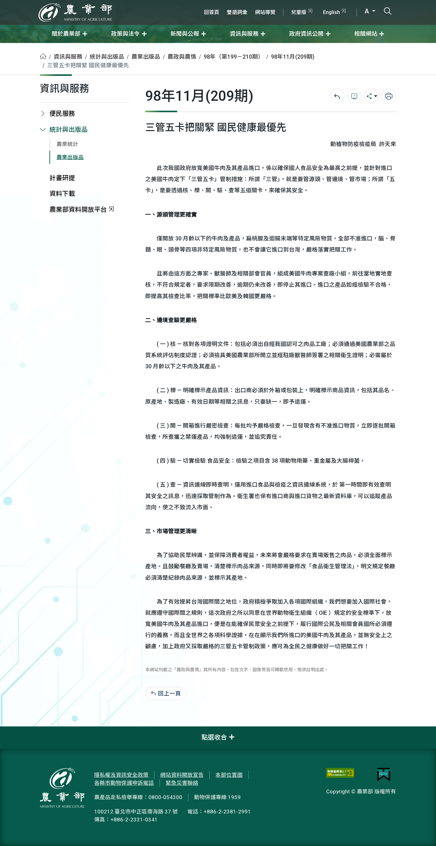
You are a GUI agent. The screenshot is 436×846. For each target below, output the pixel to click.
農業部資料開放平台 (78, 209)
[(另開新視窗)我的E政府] (383, 774)
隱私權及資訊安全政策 (121, 775)
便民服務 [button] (62, 113)
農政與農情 (182, 57)
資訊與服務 (68, 57)
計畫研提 (62, 178)
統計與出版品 (107, 57)
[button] (422, 832)
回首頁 (211, 12)
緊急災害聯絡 (182, 783)
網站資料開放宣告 (182, 775)
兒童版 (298, 12)
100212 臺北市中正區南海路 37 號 (136, 811)
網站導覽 (265, 12)
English (331, 12)
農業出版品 (146, 57)
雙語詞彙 (237, 12)
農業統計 (67, 144)
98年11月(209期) (292, 57)
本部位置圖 (229, 775)
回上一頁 (169, 693)
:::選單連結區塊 (81, 4)
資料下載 (62, 193)
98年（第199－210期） (234, 57)
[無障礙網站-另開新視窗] (340, 774)
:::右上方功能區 (217, 4)
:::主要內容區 (16, 47)
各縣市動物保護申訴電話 (124, 783)
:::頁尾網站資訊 (19, 730)
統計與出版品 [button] (68, 129)
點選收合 (214, 737)
